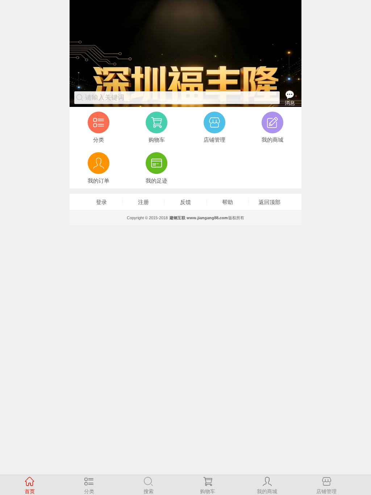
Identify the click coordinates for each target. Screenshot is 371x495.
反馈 (185, 202)
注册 (143, 202)
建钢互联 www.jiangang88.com (199, 218)
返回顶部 (269, 202)
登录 (101, 202)
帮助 (227, 202)
